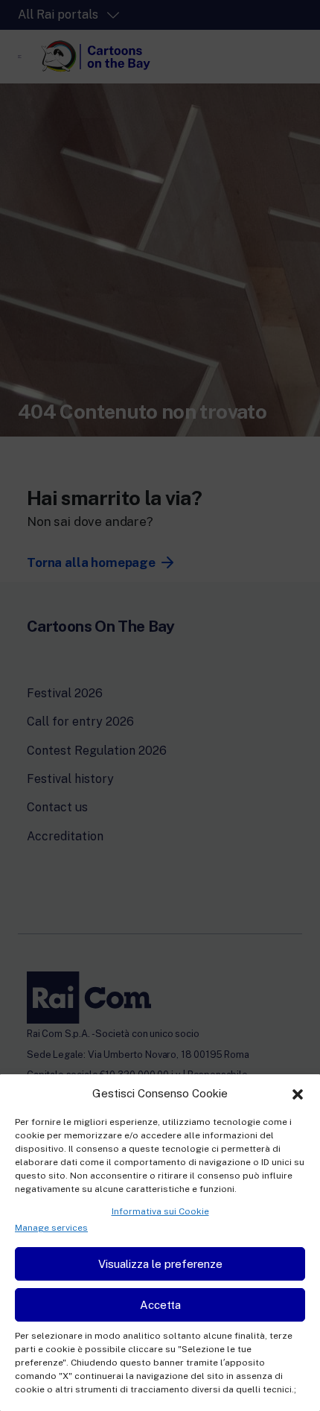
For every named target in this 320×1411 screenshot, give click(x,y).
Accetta (160, 1305)
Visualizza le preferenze (160, 1264)
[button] (297, 1092)
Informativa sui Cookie (160, 1211)
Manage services (51, 1227)
